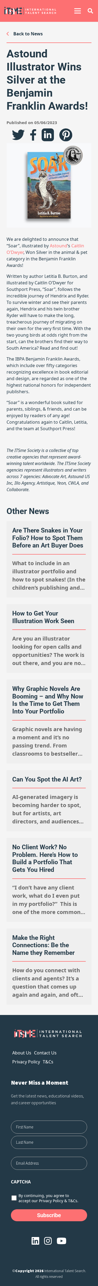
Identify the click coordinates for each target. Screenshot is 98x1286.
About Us (21, 1053)
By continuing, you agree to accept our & (48, 1198)
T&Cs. (73, 1200)
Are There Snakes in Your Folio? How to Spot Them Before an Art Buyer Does (47, 538)
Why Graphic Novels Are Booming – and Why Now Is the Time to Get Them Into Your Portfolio (47, 700)
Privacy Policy (26, 1062)
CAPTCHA (21, 1182)
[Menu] (77, 11)
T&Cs (48, 1062)
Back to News (28, 34)
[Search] (90, 11)
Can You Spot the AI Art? (47, 779)
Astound (58, 246)
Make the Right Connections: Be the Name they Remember (43, 945)
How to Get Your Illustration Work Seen (43, 617)
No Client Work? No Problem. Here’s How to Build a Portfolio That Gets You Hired (45, 858)
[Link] (33, 11)
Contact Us (45, 1053)
